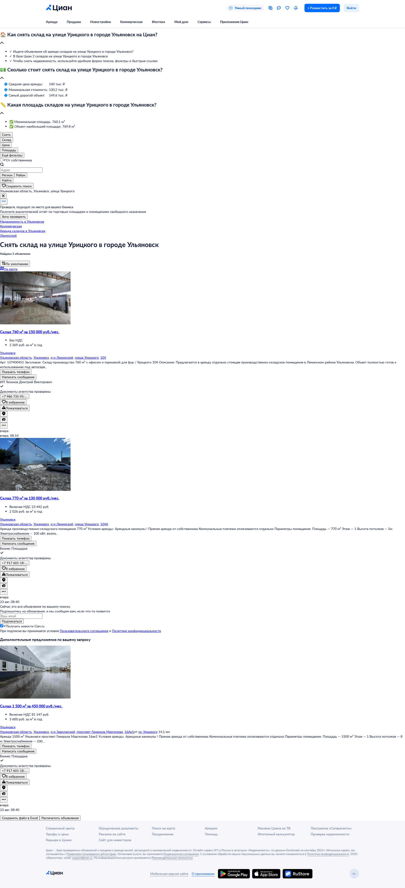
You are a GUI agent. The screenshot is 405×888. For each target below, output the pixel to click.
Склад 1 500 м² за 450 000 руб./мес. (31, 706)
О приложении (203, 873)
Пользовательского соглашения (84, 631)
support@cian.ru (82, 857)
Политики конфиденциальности (136, 631)
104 (103, 357)
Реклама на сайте (112, 834)
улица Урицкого (87, 357)
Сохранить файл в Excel (20, 818)
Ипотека (158, 21)
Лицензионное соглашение (181, 854)
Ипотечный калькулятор (276, 834)
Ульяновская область (16, 357)
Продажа (74, 21)
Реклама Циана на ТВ (274, 828)
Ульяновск (41, 357)
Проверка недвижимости (330, 834)
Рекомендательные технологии (172, 857)
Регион (7, 175)
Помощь (211, 834)
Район (20, 175)
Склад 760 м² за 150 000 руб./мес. (29, 331)
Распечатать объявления (60, 818)
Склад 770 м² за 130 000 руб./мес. (29, 498)
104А (104, 524)
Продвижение (162, 834)
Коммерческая (131, 21)
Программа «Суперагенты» (331, 828)
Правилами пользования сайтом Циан (91, 854)
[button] (202, 39)
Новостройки (100, 21)
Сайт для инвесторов (115, 840)
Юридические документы (118, 828)
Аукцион (211, 828)
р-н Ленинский (62, 357)
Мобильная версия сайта (169, 873)
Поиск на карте (163, 828)
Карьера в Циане (58, 840)
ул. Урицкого (148, 731)
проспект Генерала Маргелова (100, 731)
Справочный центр (60, 828)
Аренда (51, 21)
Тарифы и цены (57, 834)
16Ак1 (129, 731)
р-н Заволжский (63, 731)
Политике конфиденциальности (328, 854)
